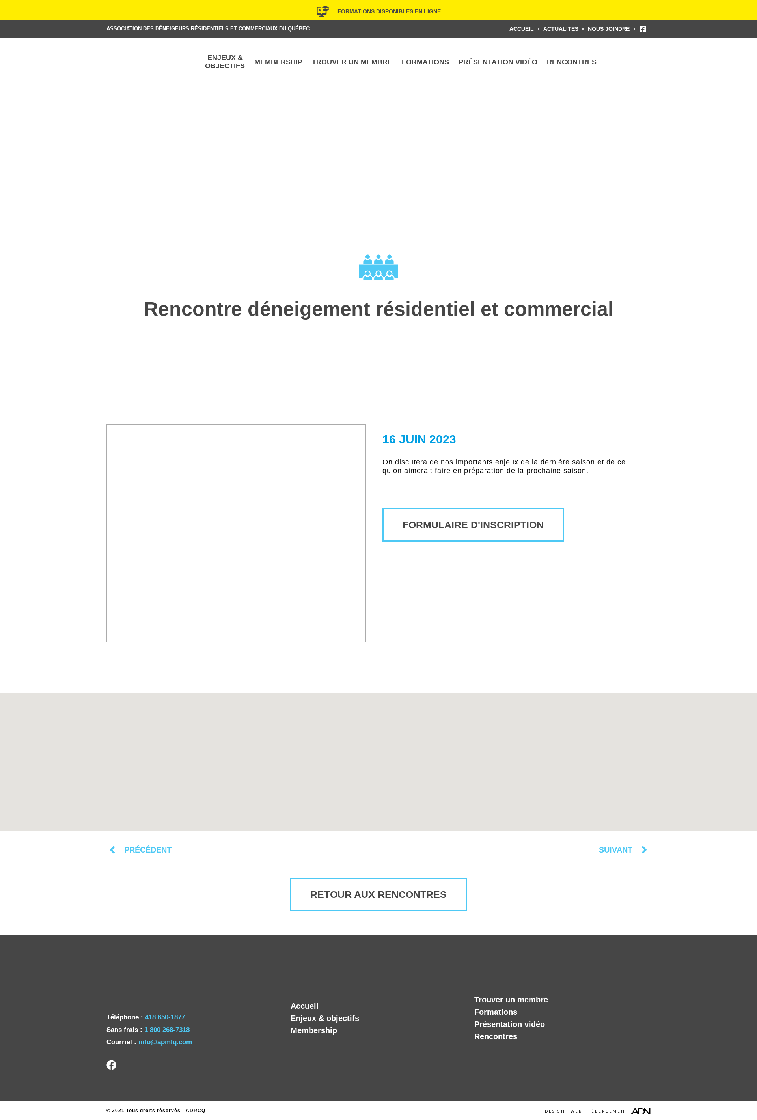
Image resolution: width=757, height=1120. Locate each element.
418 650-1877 (165, 1017)
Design (555, 1111)
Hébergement (607, 1111)
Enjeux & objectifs (325, 1018)
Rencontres (572, 62)
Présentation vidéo (498, 62)
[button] (378, 757)
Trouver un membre (352, 62)
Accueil (305, 1006)
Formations (425, 62)
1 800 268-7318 (167, 1030)
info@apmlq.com (165, 1042)
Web (576, 1111)
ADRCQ (195, 1110)
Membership (278, 62)
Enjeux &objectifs (225, 62)
